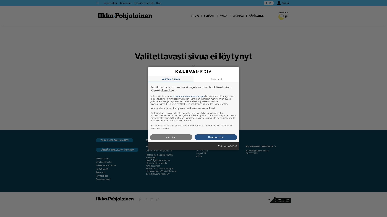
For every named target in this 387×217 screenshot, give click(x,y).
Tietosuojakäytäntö (227, 146)
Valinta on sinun (171, 78)
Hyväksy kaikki (216, 137)
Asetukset (171, 137)
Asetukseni (216, 79)
